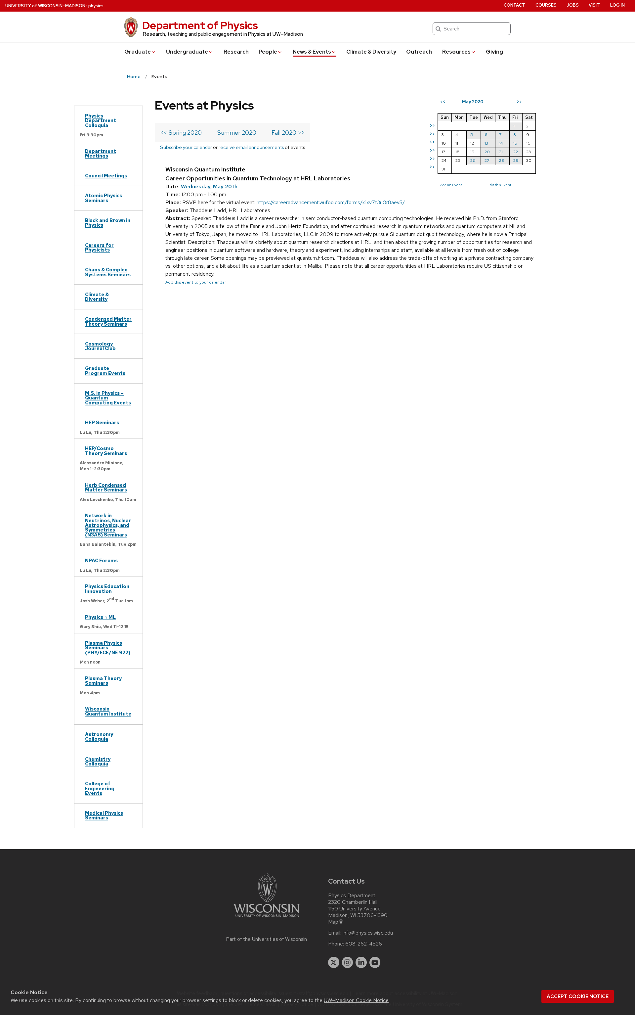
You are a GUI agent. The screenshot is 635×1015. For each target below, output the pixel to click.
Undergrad (187, 51)
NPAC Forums (101, 560)
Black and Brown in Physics (107, 222)
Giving (494, 51)
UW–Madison (45, 6)
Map (333, 922)
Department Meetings (100, 153)
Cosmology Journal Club (100, 346)
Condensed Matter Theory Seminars (108, 321)
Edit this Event (499, 184)
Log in (617, 5)
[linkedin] (361, 962)
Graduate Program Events (105, 370)
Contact (514, 5)
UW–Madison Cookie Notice (356, 1000)
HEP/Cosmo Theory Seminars (106, 450)
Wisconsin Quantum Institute (108, 711)
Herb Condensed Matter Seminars (106, 487)
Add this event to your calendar (195, 282)
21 (501, 152)
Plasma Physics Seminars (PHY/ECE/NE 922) (107, 648)
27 (487, 160)
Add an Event (451, 184)
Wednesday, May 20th (209, 186)
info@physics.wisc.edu (368, 933)
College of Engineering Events (99, 788)
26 (473, 160)
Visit (594, 5)
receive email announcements (251, 147)
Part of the (266, 939)
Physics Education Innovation (107, 588)
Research (236, 51)
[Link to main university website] (266, 918)
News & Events (312, 51)
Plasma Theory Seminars (103, 680)
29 (516, 160)
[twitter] (333, 962)
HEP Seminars (102, 422)
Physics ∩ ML (100, 617)
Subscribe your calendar (186, 147)
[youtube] (375, 962)
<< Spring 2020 (181, 132)
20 (487, 152)
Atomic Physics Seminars (103, 197)
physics (96, 6)
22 (515, 152)
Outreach (419, 51)
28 (501, 160)
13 (486, 143)
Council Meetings (106, 175)
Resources (456, 51)
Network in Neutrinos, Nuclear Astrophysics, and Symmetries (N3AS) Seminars (108, 525)
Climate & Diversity (371, 51)
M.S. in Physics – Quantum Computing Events (108, 398)
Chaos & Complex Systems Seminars (108, 271)
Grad (137, 51)
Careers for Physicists (99, 247)
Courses (546, 5)
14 (501, 143)
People (268, 51)
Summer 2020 (236, 132)
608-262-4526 (363, 944)
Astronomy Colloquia (99, 736)
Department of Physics (200, 25)
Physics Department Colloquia (100, 120)
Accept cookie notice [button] (578, 996)
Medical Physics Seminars (104, 815)
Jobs (573, 5)
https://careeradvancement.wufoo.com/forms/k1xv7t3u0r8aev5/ (331, 202)
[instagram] (347, 962)
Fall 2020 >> (288, 132)
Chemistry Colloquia (97, 761)
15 (515, 143)
